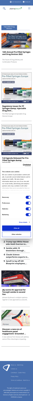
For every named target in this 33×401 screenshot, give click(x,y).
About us (13, 365)
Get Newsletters (17, 2)
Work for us (26, 380)
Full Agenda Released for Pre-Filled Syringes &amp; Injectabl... (15, 160)
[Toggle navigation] (5, 8)
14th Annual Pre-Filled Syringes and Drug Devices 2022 (16, 53)
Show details (23, 222)
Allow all (16, 228)
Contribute (14, 372)
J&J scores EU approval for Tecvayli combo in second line (14, 292)
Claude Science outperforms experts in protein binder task (16, 257)
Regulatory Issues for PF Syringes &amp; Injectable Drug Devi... (14, 108)
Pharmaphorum (6, 367)
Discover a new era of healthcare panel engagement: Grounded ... (14, 331)
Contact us (14, 369)
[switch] (28, 203)
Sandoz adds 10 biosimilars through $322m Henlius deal (15, 250)
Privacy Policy (14, 376)
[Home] (15, 8)
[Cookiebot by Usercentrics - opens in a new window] (23, 165)
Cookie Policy (21, 372)
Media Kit (27, 2)
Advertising (20, 365)
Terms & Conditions (16, 380)
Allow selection (16, 234)
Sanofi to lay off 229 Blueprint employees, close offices (15, 263)
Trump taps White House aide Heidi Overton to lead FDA (17, 244)
